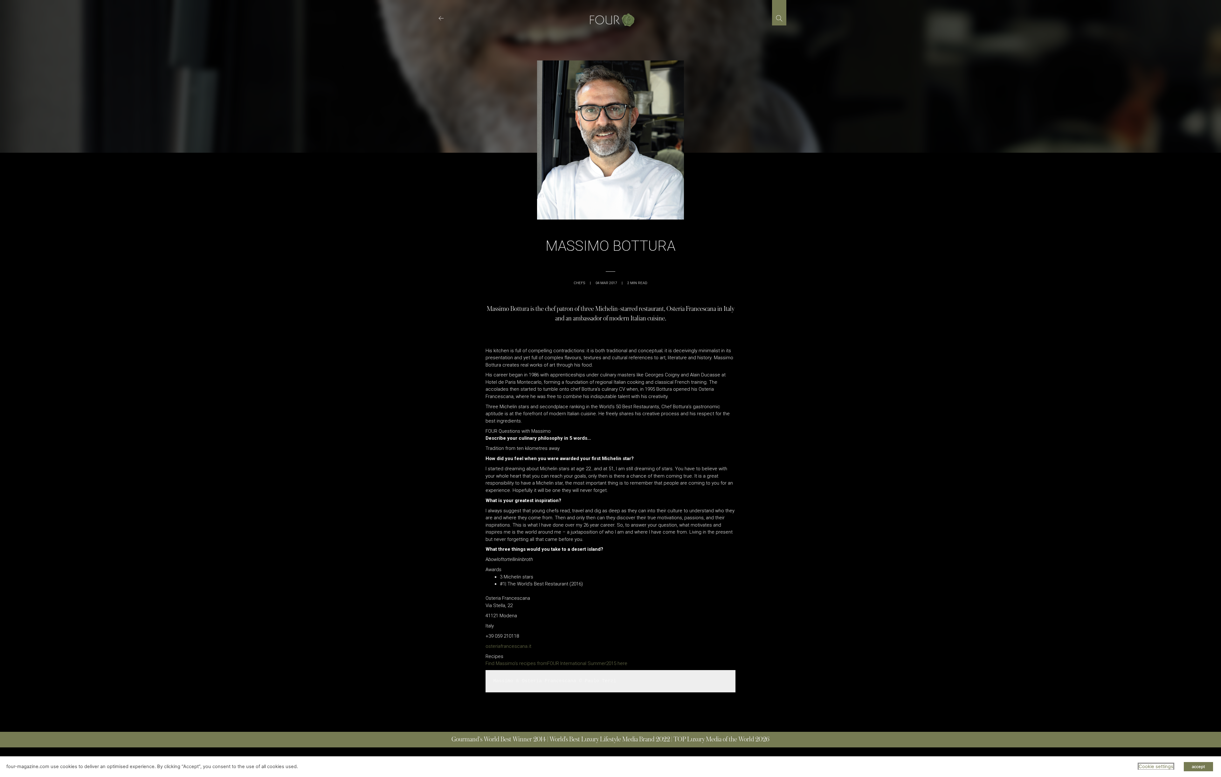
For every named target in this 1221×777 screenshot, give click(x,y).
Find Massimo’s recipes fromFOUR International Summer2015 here (556, 663)
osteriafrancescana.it (508, 646)
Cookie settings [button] (1156, 766)
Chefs (579, 283)
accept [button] (1198, 766)
